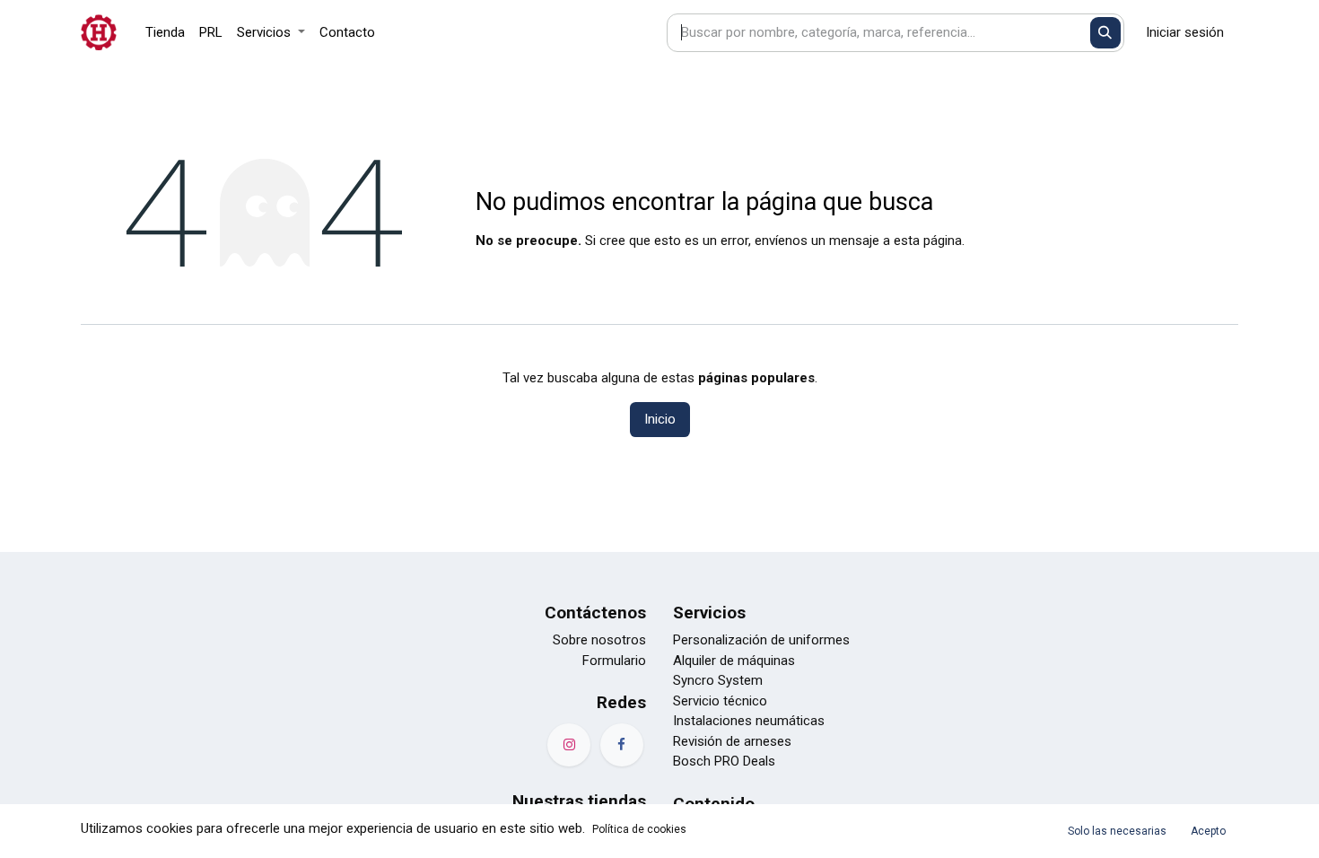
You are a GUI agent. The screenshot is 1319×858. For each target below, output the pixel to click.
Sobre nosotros (599, 640)
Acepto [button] (1208, 831)
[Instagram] (568, 744)
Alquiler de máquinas (734, 660)
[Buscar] (1106, 32)
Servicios (709, 612)
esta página (928, 240)
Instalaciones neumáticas (749, 721)
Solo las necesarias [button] (1117, 831)
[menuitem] (165, 32)
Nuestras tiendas (579, 801)
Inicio (660, 419)
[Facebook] (621, 744)
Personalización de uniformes (761, 640)
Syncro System (718, 680)
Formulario (614, 660)
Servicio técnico (720, 701)
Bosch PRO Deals (724, 761)
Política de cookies (639, 829)
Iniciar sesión (1185, 32)
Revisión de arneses (732, 741)
